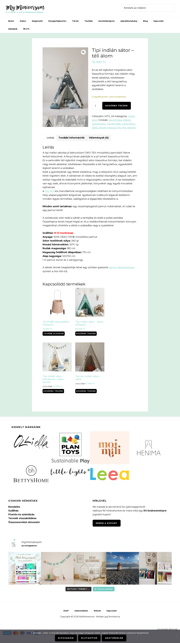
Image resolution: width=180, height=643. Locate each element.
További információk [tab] (72, 137)
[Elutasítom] (176, 636)
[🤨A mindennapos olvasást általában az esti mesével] (155, 568)
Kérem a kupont (106, 523)
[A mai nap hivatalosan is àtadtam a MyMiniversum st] (122, 568)
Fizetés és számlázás (21, 514)
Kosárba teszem (116, 105)
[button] (83, 52)
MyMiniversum (25, 7)
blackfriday (115, 120)
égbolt (127, 120)
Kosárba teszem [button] (86, 334)
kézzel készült (107, 127)
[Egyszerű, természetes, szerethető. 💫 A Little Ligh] (57, 568)
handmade (113, 123)
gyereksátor (99, 123)
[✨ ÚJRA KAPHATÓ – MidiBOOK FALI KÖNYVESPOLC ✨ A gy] (24, 568)
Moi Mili (121, 127)
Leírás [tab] (50, 137)
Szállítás (13, 510)
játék (95, 127)
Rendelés (14, 506)
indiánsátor (128, 123)
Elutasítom (89, 638)
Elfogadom (66, 638)
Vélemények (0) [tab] (99, 137)
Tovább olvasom (53, 334)
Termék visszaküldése (22, 518)
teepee (131, 127)
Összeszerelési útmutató (24, 522)
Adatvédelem (114, 638)
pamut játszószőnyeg (121, 267)
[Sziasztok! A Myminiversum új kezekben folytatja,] (90, 568)
